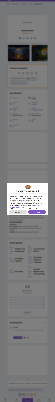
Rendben (37, 212)
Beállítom (17, 212)
